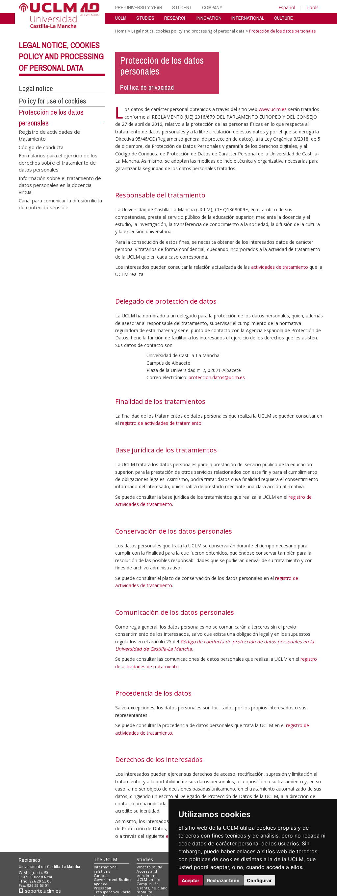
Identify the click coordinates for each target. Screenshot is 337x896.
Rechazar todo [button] (223, 880)
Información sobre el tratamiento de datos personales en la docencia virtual (60, 184)
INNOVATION (208, 17)
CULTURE (283, 17)
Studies (145, 859)
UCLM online (148, 879)
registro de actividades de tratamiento (160, 423)
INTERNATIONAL (247, 17)
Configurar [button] (259, 880)
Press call (102, 887)
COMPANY (212, 7)
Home (121, 31)
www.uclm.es (273, 109)
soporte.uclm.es (42, 891)
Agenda (101, 883)
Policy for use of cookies (52, 101)
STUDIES (145, 17)
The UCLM (105, 859)
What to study (149, 866)
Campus (101, 875)
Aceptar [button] (190, 880)
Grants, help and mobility (152, 890)
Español (286, 7)
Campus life (148, 883)
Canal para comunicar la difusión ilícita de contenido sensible (60, 203)
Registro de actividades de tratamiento (49, 135)
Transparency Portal (113, 891)
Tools (312, 7)
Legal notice (36, 88)
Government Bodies (113, 879)
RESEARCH (175, 17)
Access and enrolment (147, 873)
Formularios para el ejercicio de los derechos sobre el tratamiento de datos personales (58, 162)
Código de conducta (41, 147)
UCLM (120, 17)
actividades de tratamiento (279, 267)
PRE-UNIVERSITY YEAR (138, 7)
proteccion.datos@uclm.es (217, 377)
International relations (106, 869)
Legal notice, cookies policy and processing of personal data (61, 56)
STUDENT (182, 7)
